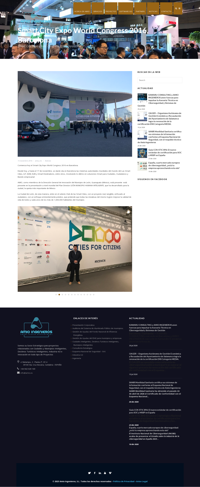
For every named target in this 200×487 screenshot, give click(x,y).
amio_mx (38, 161)
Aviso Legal (141, 481)
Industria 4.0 (78, 355)
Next (127, 249)
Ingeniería (77, 358)
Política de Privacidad (123, 481)
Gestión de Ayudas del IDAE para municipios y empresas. (97, 338)
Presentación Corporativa (83, 325)
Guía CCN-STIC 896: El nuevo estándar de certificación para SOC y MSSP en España (164, 152)
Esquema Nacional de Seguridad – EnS (89, 351)
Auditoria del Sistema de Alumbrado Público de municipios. (98, 328)
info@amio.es (27, 373)
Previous (22, 249)
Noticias (48, 161)
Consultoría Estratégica (82, 348)
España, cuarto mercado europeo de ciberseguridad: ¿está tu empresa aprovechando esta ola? (164, 165)
